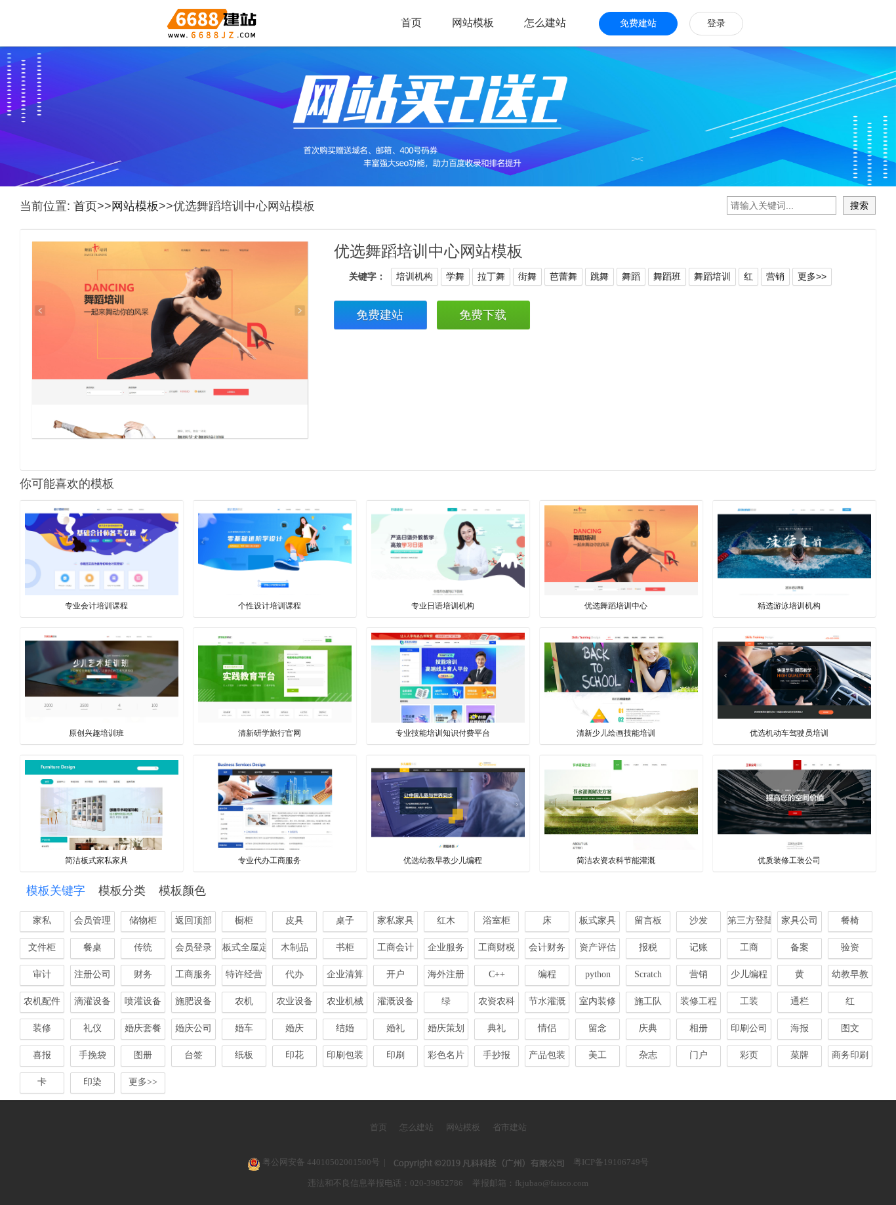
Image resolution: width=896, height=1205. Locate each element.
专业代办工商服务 (269, 860)
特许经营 (244, 974)
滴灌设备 (92, 1001)
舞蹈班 (667, 276)
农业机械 (345, 1001)
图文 (850, 1028)
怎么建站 (545, 22)
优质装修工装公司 (789, 860)
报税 (648, 947)
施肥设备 (193, 1001)
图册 (143, 1055)
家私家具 (395, 920)
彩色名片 (446, 1055)
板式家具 (597, 920)
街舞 (527, 276)
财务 (143, 974)
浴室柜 (496, 920)
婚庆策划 (446, 1028)
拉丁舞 (491, 276)
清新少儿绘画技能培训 (616, 733)
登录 (716, 23)
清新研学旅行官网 (269, 733)
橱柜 (244, 920)
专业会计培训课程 (96, 605)
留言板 (648, 920)
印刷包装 (345, 1055)
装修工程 (698, 1001)
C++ (497, 974)
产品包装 (547, 1055)
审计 (42, 974)
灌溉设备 (395, 1001)
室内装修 (597, 1001)
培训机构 (414, 276)
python (598, 974)
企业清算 (345, 974)
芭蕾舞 (563, 276)
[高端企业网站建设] (179, 23)
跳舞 (599, 276)
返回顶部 (193, 920)
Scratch (648, 974)
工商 (749, 947)
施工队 (648, 1001)
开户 (395, 974)
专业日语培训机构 (442, 605)
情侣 (547, 1028)
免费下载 (482, 315)
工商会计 (395, 947)
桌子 (345, 920)
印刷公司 (749, 1028)
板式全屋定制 (244, 947)
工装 (749, 1001)
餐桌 (92, 947)
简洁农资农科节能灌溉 (616, 860)
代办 (294, 974)
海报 (799, 1028)
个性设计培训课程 (269, 605)
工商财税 (496, 947)
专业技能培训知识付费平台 (443, 733)
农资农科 (496, 1001)
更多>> (812, 276)
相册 (698, 1028)
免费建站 (638, 23)
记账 (698, 947)
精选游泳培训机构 (789, 605)
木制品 (294, 947)
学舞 (455, 276)
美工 (597, 1055)
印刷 (395, 1055)
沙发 (698, 920)
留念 (597, 1028)
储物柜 (143, 920)
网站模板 (473, 22)
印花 (294, 1055)
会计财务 (547, 947)
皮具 (294, 920)
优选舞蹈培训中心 (615, 605)
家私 (42, 920)
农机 (244, 1001)
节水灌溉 (547, 1001)
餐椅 (850, 920)
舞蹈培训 (712, 276)
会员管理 (92, 920)
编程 (547, 974)
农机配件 (42, 1001)
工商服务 (193, 974)
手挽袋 (92, 1055)
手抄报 (496, 1055)
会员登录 (193, 947)
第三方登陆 (749, 920)
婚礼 (395, 1028)
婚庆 (294, 1028)
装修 (42, 1028)
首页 (411, 22)
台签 (193, 1055)
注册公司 (92, 974)
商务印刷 (850, 1055)
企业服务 (446, 947)
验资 (850, 947)
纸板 (244, 1055)
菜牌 (799, 1055)
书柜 (345, 947)
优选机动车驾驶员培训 (789, 733)
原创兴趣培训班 (96, 733)
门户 (698, 1055)
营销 (775, 276)
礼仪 (92, 1028)
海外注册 (446, 974)
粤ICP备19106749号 (611, 1162)
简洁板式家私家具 (96, 860)
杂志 (648, 1055)
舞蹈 (631, 276)
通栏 (799, 1001)
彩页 (749, 1055)
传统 (143, 947)
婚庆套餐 (143, 1028)
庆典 (648, 1028)
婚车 (244, 1028)
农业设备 (294, 1001)
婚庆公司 (193, 1028)
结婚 (345, 1028)
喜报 (42, 1055)
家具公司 (799, 920)
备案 (799, 947)
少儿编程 (749, 974)
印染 (92, 1082)
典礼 (496, 1028)
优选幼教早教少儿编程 (442, 860)
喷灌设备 (143, 1001)
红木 (446, 920)
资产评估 (597, 947)
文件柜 (42, 947)
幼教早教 (850, 974)
